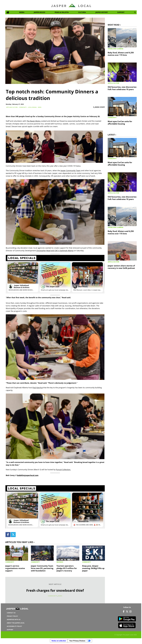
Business (60, 562)
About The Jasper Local (16, 623)
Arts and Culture (12, 107)
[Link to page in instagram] (130, 611)
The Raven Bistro (34, 121)
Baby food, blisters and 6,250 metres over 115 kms (121, 53)
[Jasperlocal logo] (17, 608)
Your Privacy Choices (77, 641)
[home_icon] (8, 12)
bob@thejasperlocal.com (27, 475)
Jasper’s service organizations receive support (15, 568)
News (21, 12)
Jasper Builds (39, 12)
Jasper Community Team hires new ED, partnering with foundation (42, 568)
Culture (81, 12)
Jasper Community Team (71, 170)
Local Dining (32, 107)
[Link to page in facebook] (8, 534)
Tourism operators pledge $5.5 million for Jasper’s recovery (67, 568)
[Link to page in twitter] (13, 534)
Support (120, 12)
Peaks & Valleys (61, 12)
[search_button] (135, 12)
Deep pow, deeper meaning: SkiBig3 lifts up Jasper (93, 568)
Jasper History (101, 12)
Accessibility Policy (14, 626)
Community (23, 107)
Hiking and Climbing (115, 49)
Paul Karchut (37, 387)
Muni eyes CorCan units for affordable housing (120, 122)
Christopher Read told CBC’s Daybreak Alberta (54, 250)
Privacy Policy (12, 616)
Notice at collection (59, 641)
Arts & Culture (113, 83)
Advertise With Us (13, 619)
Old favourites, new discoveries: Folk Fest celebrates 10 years (122, 88)
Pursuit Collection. (63, 469)
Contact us (11, 613)
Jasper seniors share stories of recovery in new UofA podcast (121, 266)
